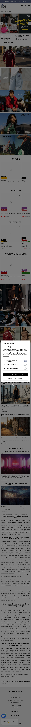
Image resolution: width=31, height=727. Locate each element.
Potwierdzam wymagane (15, 378)
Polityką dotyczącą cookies (13, 350)
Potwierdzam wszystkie (15, 374)
